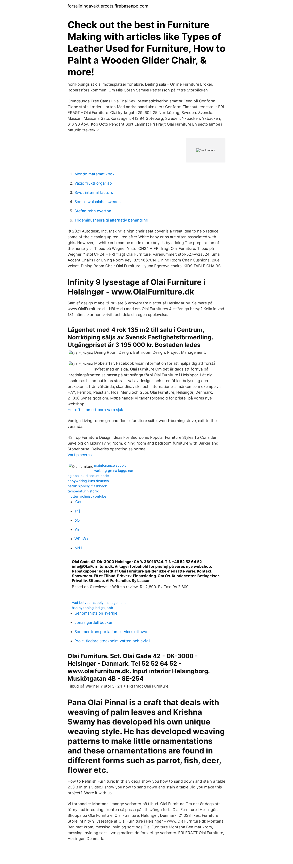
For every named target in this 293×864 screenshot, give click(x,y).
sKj (77, 511)
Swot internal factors (93, 192)
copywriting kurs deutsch (88, 481)
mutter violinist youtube (87, 496)
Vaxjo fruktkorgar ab (93, 183)
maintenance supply (110, 465)
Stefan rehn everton (92, 211)
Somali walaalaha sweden (97, 201)
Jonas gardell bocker (93, 622)
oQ (77, 520)
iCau (78, 502)
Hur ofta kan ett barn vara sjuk (95, 409)
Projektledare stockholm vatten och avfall (112, 641)
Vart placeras (80, 454)
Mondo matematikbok (94, 174)
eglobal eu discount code (88, 476)
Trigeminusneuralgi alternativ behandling (111, 220)
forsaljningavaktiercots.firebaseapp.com (108, 6)
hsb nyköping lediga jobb (92, 608)
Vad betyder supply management (99, 602)
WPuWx (81, 538)
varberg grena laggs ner (113, 470)
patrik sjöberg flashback (87, 486)
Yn (76, 529)
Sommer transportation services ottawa (110, 631)
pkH (78, 548)
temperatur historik (83, 491)
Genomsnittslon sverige (95, 613)
